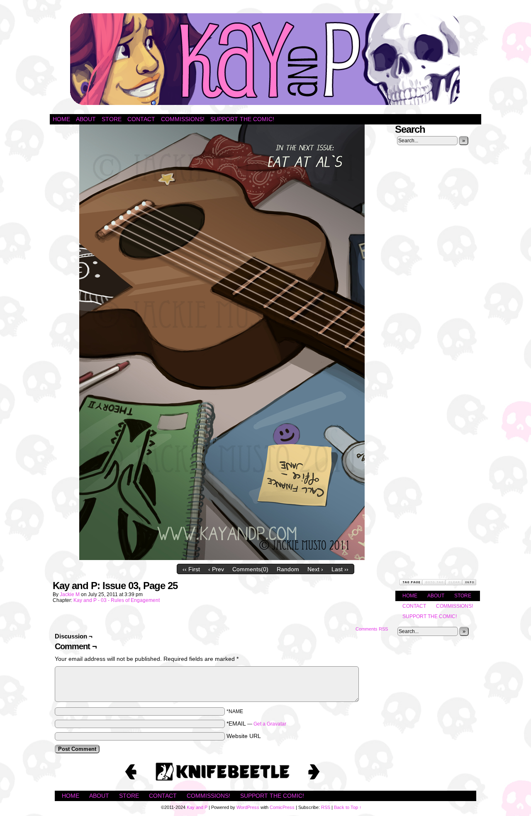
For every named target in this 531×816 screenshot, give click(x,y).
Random (288, 569)
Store (112, 119)
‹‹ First (191, 569)
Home (61, 119)
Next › (315, 569)
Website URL (244, 736)
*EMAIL (256, 723)
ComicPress (282, 807)
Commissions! (183, 119)
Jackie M (70, 594)
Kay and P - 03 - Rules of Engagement (116, 600)
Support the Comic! (242, 119)
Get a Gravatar (269, 724)
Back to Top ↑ (348, 807)
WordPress (247, 807)
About (86, 119)
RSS (325, 807)
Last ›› (339, 569)
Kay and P (265, 59)
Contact (141, 119)
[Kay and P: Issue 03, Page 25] (222, 558)
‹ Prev (216, 569)
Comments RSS (372, 628)
